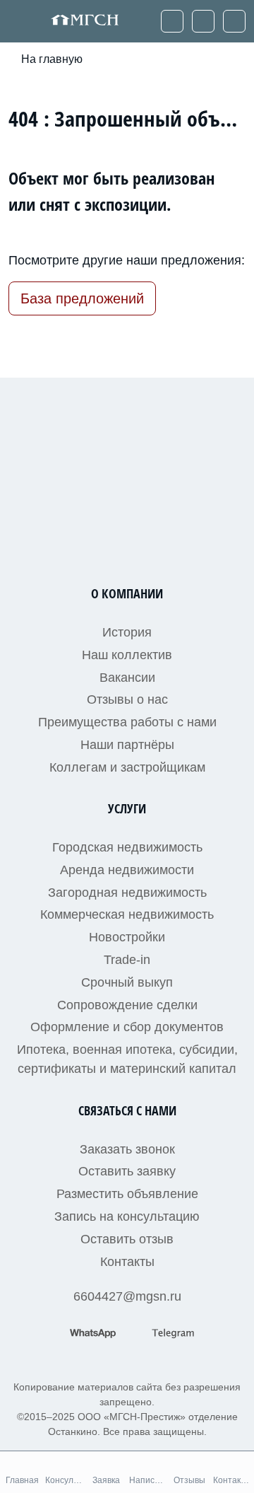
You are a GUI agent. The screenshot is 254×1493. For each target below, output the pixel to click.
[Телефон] (172, 21)
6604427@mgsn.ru (127, 1296)
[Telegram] (234, 21)
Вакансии (127, 677)
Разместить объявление (127, 1194)
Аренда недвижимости (127, 870)
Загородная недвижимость (127, 892)
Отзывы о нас (127, 699)
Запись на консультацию (127, 1216)
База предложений (82, 298)
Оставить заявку (127, 1171)
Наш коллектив (127, 655)
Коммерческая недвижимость (127, 914)
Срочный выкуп (127, 982)
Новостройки (127, 937)
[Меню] (21, 21)
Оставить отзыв (127, 1239)
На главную (52, 59)
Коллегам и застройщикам (127, 767)
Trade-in (127, 960)
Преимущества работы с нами (127, 722)
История (127, 632)
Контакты (127, 1262)
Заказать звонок (127, 1149)
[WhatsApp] (203, 21)
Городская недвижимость (127, 847)
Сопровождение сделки (127, 1005)
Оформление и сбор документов (127, 1027)
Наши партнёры (127, 745)
